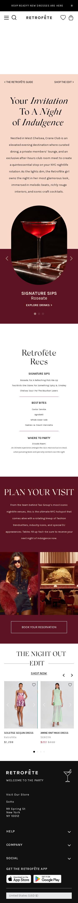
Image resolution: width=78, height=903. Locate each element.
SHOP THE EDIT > (64, 82)
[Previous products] (64, 675)
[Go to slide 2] (37, 752)
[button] (6, 17)
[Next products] (71, 675)
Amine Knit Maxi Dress (54, 732)
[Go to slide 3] (41, 752)
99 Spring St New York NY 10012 (16, 812)
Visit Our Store (17, 794)
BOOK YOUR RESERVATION (39, 627)
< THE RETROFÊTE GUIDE (18, 82)
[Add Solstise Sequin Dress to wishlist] (34, 685)
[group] (39, 257)
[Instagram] (39, 58)
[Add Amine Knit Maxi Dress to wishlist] (70, 685)
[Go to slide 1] (34, 752)
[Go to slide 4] (44, 752)
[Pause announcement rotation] (72, 6)
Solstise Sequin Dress (18, 732)
